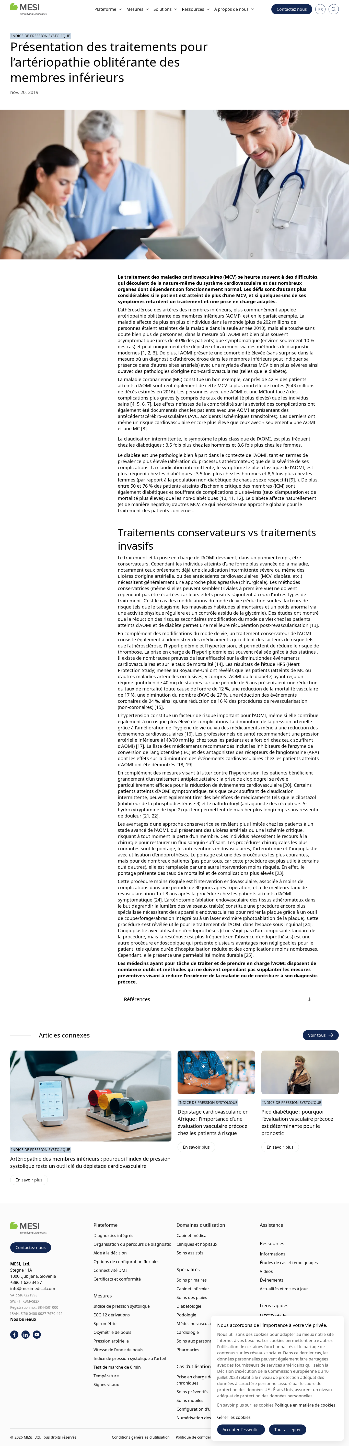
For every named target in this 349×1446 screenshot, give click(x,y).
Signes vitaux (106, 1384)
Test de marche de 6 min (117, 1367)
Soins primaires (192, 1280)
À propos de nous (231, 9)
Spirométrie (105, 1323)
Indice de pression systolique (40, 35)
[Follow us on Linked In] (25, 1334)
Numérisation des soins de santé (208, 1418)
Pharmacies (188, 1350)
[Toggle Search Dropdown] (334, 9)
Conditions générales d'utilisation (141, 1437)
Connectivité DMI (110, 1270)
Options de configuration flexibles (126, 1261)
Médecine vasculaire (196, 1323)
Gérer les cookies (234, 1417)
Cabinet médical (192, 1235)
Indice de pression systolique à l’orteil (130, 1358)
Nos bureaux (23, 1319)
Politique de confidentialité (199, 1437)
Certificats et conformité (117, 1279)
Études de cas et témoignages (289, 1262)
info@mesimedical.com (32, 1288)
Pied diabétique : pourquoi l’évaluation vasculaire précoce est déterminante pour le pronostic (297, 1122)
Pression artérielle (111, 1341)
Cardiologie (188, 1332)
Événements (272, 1280)
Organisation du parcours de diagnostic (132, 1244)
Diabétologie (189, 1306)
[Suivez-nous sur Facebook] (14, 1334)
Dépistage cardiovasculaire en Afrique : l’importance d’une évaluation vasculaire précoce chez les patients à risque (213, 1122)
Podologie (186, 1315)
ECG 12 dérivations (112, 1315)
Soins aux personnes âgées (203, 1341)
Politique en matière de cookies (305, 1405)
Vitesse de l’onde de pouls (118, 1350)
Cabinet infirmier (193, 1289)
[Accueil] (28, 9)
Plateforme (105, 9)
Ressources (193, 9)
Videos (266, 1271)
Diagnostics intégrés (113, 1235)
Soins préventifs (192, 1392)
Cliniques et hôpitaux (197, 1244)
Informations (272, 1254)
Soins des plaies (192, 1297)
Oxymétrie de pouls (112, 1332)
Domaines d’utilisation (201, 1225)
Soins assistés (190, 1253)
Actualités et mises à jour (284, 1289)
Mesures (134, 9)
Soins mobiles (190, 1400)
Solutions (163, 9)
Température (106, 1376)
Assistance (271, 1225)
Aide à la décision (110, 1253)
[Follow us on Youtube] (37, 1334)
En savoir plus (32, 1181)
